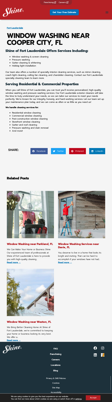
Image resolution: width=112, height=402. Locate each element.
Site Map (56, 387)
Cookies (56, 383)
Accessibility (56, 392)
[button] (107, 12)
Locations (56, 365)
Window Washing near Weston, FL (29, 322)
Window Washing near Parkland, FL (30, 244)
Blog (55, 370)
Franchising (49, 2)
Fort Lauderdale (15, 28)
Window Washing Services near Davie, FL (78, 245)
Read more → (14, 262)
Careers (62, 2)
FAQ (56, 348)
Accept (93, 397)
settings (78, 399)
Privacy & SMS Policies (56, 378)
